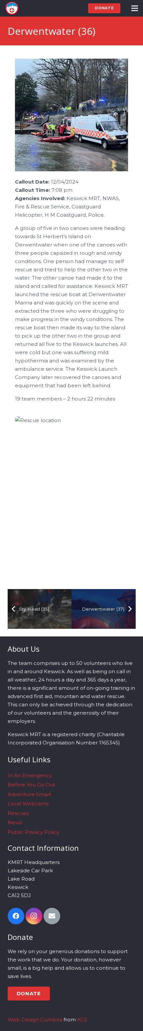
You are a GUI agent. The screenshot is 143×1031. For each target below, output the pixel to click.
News (15, 822)
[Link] (12, 8)
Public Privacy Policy (33, 832)
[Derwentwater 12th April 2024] (71, 115)
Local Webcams (28, 803)
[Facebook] (16, 916)
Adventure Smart (29, 794)
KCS (82, 1019)
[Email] (52, 916)
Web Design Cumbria (35, 1019)
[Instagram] (34, 916)
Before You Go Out (31, 785)
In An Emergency (30, 775)
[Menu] (134, 8)
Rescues (18, 813)
